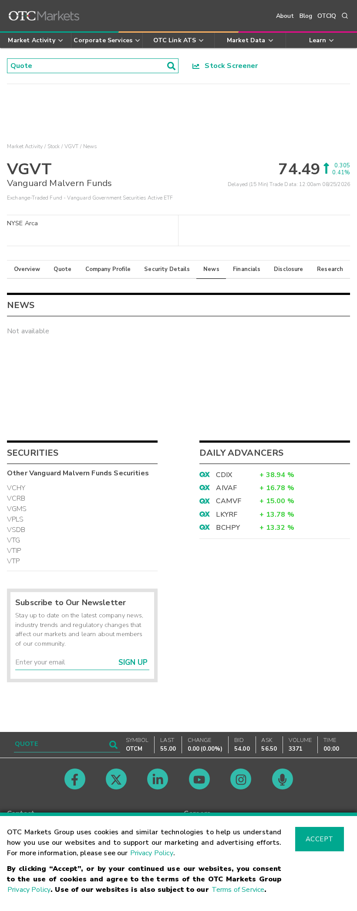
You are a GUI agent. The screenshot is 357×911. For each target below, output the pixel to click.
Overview (27, 269)
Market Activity (25, 146)
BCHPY (228, 527)
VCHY (16, 488)
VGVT (71, 146)
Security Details (166, 269)
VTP (13, 561)
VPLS (15, 519)
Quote (62, 269)
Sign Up (133, 662)
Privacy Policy (151, 853)
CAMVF (228, 501)
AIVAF (226, 488)
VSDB (16, 530)
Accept (319, 839)
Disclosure (288, 269)
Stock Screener (228, 66)
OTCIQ (326, 16)
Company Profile (108, 269)
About (285, 16)
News (211, 269)
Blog (306, 16)
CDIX (224, 475)
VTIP (14, 550)
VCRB (16, 498)
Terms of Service (238, 889)
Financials (246, 269)
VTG (13, 540)
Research (330, 269)
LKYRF (226, 514)
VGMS (17, 509)
